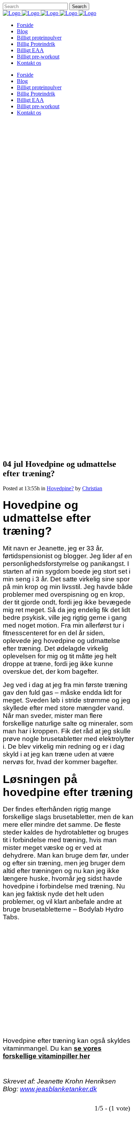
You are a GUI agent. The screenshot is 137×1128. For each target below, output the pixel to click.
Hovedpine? (60, 488)
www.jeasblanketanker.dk (58, 1089)
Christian (92, 488)
